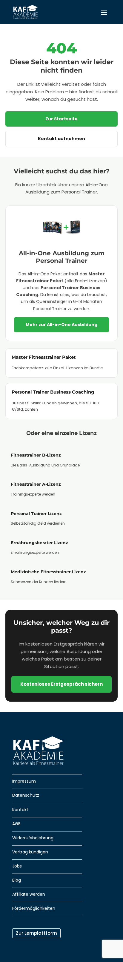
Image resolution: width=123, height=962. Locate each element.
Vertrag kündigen (30, 852)
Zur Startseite (61, 119)
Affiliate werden (28, 894)
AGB (16, 824)
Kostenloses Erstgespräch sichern (61, 684)
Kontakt (20, 810)
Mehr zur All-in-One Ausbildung (61, 325)
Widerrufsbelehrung (32, 838)
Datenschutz (25, 795)
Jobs (17, 866)
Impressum (24, 781)
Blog (16, 880)
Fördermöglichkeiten (33, 908)
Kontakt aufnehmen (61, 139)
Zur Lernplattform (36, 933)
